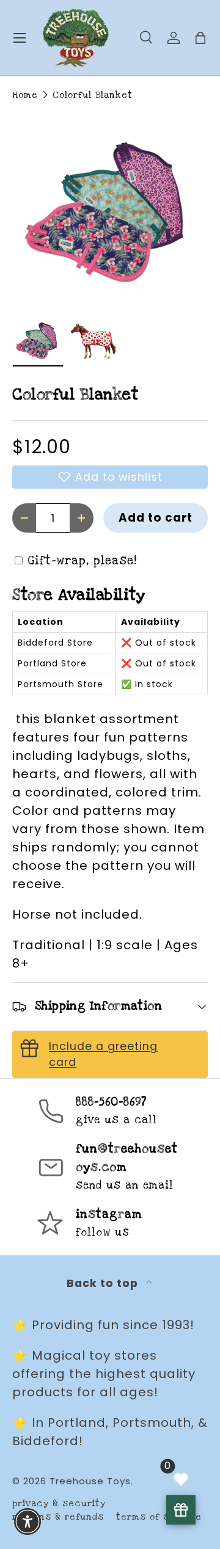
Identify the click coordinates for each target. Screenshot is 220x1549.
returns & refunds (58, 1517)
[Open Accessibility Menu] (28, 1522)
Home (25, 95)
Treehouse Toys (90, 1480)
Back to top (104, 1283)
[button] (110, 477)
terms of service (159, 1517)
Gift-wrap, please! (82, 561)
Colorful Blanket (93, 95)
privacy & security (59, 1503)
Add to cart (156, 517)
